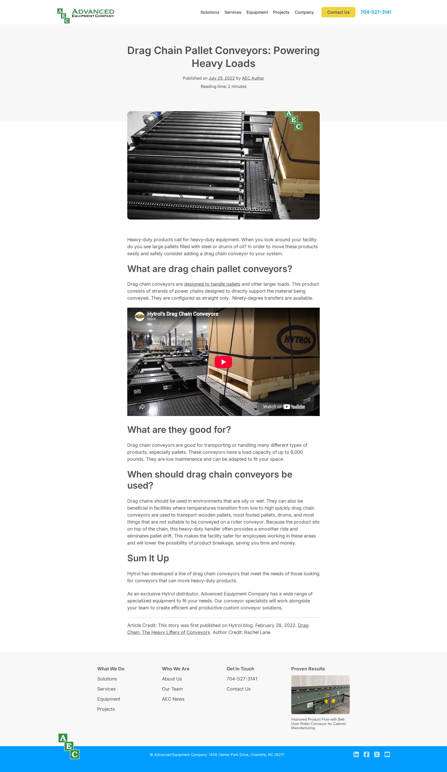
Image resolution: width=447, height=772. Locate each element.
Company (304, 12)
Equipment (257, 12)
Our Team (172, 689)
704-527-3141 (376, 12)
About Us (172, 679)
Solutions (209, 12)
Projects (281, 12)
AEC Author (253, 78)
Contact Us (239, 689)
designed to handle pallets (212, 284)
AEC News (173, 699)
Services (233, 12)
